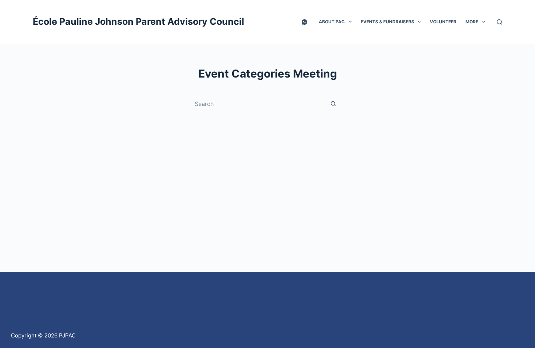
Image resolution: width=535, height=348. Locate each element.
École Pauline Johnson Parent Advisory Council (138, 21)
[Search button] (333, 103)
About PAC (332, 21)
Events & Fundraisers (387, 21)
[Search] (499, 22)
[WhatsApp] (304, 22)
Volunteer (443, 21)
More (471, 21)
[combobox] (260, 103)
